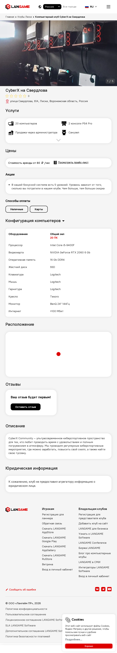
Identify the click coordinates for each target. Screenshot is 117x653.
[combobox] (52, 6)
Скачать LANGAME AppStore (54, 530)
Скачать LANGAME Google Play (54, 539)
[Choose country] (40, 7)
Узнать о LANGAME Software (91, 535)
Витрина (47, 564)
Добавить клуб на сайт (93, 523)
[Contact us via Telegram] (103, 589)
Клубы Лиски (25, 16)
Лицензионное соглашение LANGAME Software (36, 620)
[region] (58, 272)
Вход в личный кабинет (57, 569)
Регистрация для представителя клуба (92, 516)
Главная (9, 16)
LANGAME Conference (92, 542)
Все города (69, 6)
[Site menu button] (108, 7)
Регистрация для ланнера (53, 516)
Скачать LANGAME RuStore (54, 557)
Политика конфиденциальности (26, 609)
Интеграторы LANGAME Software (94, 569)
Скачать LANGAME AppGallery (54, 548)
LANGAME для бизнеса (93, 528)
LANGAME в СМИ (89, 562)
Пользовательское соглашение (25, 614)
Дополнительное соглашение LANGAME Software (37, 631)
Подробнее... (73, 639)
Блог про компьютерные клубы (95, 555)
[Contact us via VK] (97, 589)
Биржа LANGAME (89, 548)
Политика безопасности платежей (27, 636)
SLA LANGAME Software (20, 625)
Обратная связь (52, 523)
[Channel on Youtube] (109, 589)
